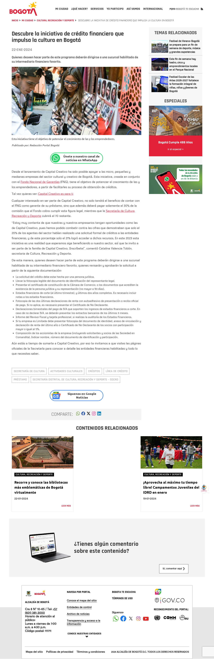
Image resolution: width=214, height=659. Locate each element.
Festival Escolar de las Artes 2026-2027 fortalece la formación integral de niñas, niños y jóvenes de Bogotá (184, 84)
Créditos (94, 371)
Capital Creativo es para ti (55, 193)
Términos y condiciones (91, 651)
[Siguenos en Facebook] (116, 618)
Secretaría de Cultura (29, 371)
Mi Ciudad (27, 20)
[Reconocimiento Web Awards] (184, 617)
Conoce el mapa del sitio (82, 600)
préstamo (20, 379)
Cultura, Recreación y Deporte (55, 20)
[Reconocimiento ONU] (157, 617)
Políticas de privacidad (59, 651)
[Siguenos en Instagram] (138, 618)
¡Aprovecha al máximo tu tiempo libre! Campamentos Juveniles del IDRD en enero (171, 487)
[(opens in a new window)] (93, 414)
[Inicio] (23, 8)
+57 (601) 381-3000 (41, 610)
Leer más (66, 505)
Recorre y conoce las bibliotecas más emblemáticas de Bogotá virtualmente (41, 487)
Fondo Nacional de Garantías (40, 182)
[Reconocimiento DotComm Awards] (169, 617)
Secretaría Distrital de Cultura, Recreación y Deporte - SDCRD (75, 379)
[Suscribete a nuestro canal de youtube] (146, 618)
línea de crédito (117, 371)
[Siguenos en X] (131, 618)
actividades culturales (66, 371)
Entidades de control (79, 607)
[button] (78, 414)
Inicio (15, 20)
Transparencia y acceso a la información (83, 622)
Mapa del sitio (34, 651)
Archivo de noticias (78, 613)
